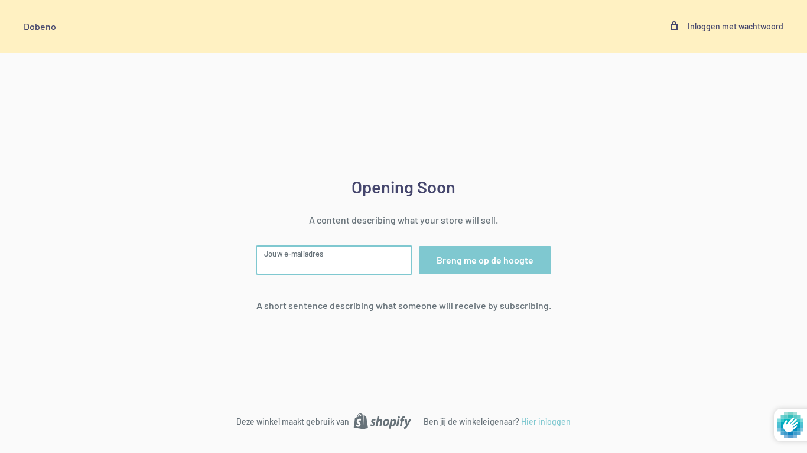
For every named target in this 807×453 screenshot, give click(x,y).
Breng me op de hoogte (485, 259)
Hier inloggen (546, 421)
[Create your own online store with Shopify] (382, 420)
